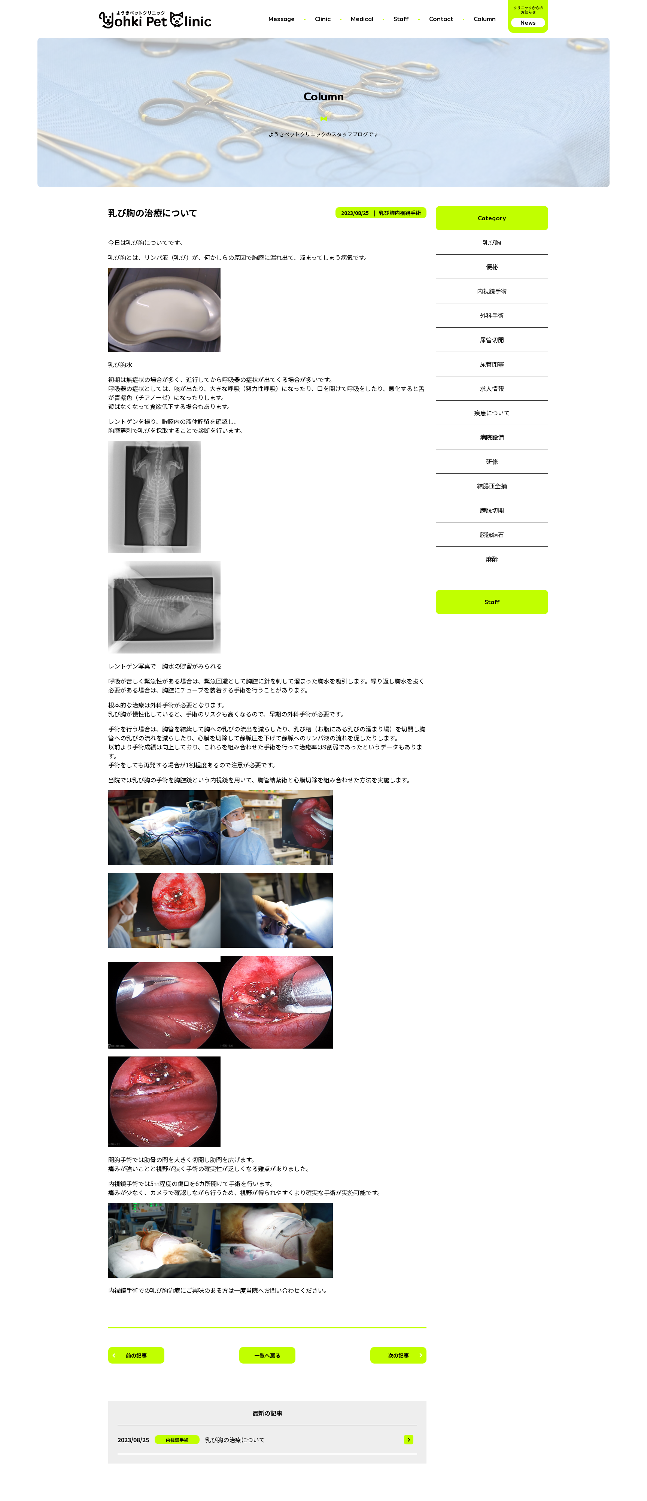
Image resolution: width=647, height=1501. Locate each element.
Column (485, 19)
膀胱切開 (492, 510)
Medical (362, 19)
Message (281, 19)
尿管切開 (492, 339)
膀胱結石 (492, 534)
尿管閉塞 (492, 364)
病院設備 (492, 437)
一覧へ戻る (267, 1355)
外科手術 (492, 315)
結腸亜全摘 (492, 485)
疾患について (492, 412)
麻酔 (492, 558)
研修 (492, 461)
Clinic (323, 19)
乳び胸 (387, 212)
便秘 (492, 266)
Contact (441, 19)
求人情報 (492, 388)
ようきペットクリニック (140, 13)
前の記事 (136, 1355)
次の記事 (398, 1355)
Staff (401, 19)
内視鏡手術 (408, 212)
